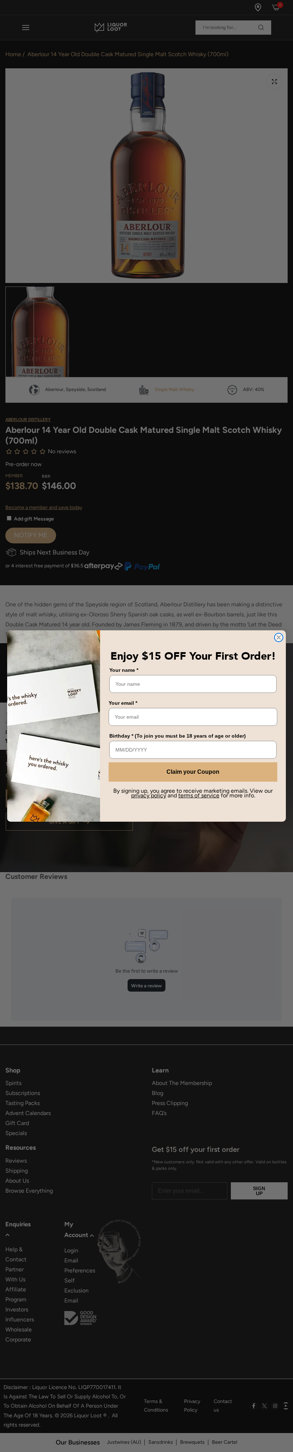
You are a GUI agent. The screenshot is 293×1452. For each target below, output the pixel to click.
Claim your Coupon (193, 772)
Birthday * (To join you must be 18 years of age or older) (177, 736)
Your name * (123, 670)
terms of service (198, 795)
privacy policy (148, 795)
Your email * (123, 703)
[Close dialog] (278, 637)
